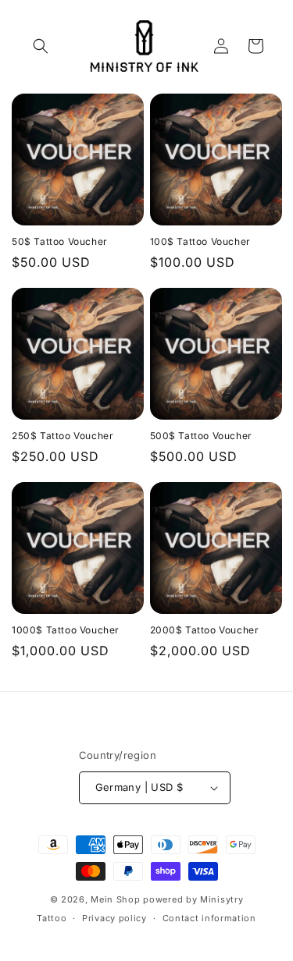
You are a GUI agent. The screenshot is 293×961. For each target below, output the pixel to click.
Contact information (209, 918)
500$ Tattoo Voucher (201, 435)
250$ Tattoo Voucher (62, 435)
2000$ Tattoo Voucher (204, 630)
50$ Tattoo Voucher (60, 241)
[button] (40, 46)
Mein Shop (115, 899)
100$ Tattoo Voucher (200, 241)
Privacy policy (114, 918)
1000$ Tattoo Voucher (66, 630)
